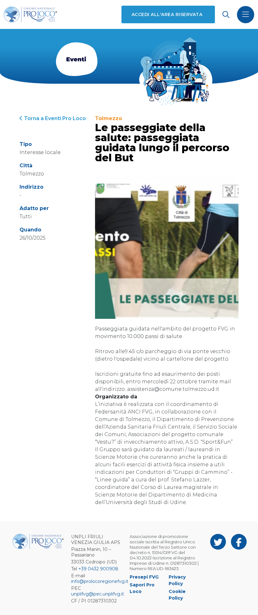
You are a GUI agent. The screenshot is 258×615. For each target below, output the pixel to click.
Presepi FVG (144, 577)
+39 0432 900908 (98, 569)
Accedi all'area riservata (167, 14)
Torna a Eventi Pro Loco (54, 118)
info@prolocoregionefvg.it (99, 581)
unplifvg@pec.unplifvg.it (97, 594)
